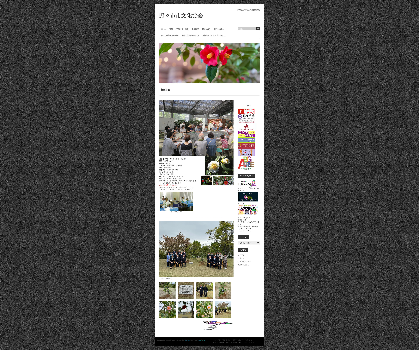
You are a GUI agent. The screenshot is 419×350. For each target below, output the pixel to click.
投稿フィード (243, 258)
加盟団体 (195, 28)
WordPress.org (243, 265)
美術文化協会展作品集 (190, 35)
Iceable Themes (201, 340)
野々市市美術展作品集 (169, 35)
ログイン (241, 255)
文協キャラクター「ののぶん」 (214, 35)
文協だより (206, 28)
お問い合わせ (219, 28)
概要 (171, 28)
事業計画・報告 (182, 28)
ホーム (163, 28)
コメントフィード (244, 261)
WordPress (187, 340)
